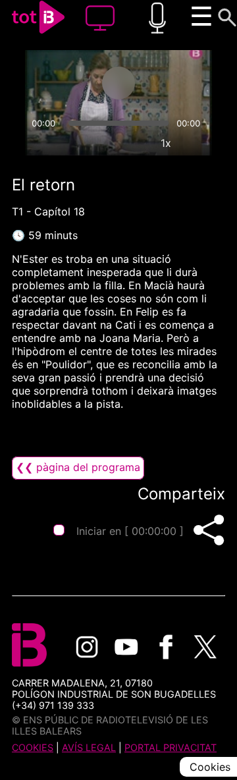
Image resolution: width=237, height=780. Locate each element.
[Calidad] (135, 143)
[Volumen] (41, 143)
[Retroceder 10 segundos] (66, 83)
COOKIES (32, 747)
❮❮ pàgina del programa (78, 467)
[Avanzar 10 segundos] (170, 83)
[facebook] (166, 647)
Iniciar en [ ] (130, 531)
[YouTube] (126, 647)
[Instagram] (87, 647)
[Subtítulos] (105, 143)
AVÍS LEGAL (89, 747)
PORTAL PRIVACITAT (170, 747)
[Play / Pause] (118, 83)
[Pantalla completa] (196, 143)
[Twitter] (205, 647)
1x (166, 143)
